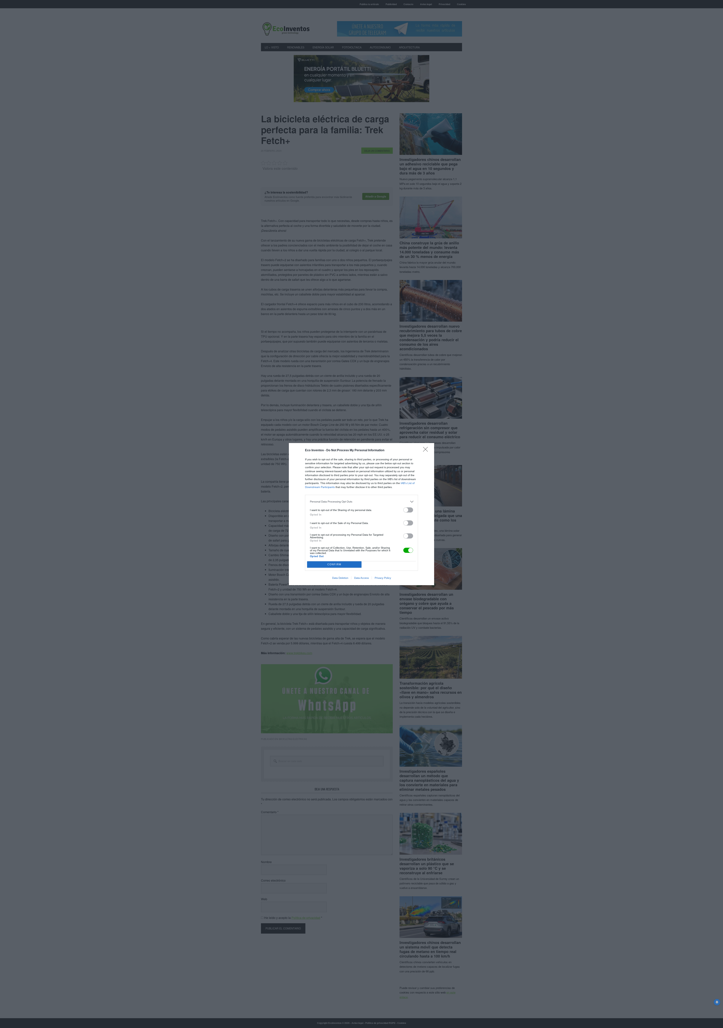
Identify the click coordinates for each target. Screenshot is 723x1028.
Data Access (361, 577)
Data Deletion (340, 577)
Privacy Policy (383, 577)
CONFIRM (334, 564)
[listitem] (361, 502)
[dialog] (361, 514)
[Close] (426, 450)
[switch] (408, 509)
